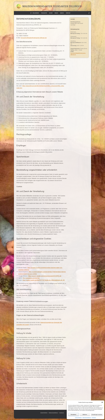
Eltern (50, 13)
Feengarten (44, 13)
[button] (102, 402)
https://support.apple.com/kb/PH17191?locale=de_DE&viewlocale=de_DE (43, 280)
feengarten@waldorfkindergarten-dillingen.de (34, 38)
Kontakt (68, 13)
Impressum (94, 417)
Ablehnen (85, 414)
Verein (56, 13)
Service (62, 13)
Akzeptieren (73, 414)
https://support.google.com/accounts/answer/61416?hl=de (44, 276)
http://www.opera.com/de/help (31, 278)
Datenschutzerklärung (86, 417)
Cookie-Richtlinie (78, 417)
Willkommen (36, 13)
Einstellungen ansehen (97, 414)
